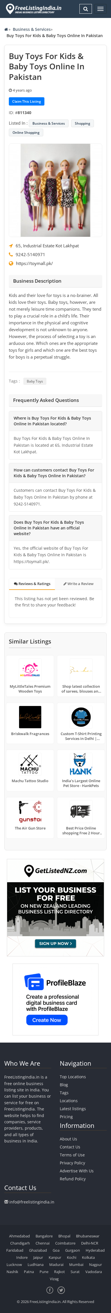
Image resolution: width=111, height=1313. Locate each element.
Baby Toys (35, 381)
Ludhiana (36, 1264)
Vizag (54, 1278)
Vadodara (93, 1271)
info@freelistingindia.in (31, 1202)
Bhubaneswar (87, 1236)
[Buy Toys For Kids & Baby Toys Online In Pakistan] (55, 190)
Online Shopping (26, 132)
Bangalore (44, 1236)
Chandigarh (20, 1243)
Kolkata (88, 1257)
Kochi (71, 1257)
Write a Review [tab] (80, 583)
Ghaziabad (38, 1250)
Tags (64, 1092)
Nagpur (95, 1264)
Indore (22, 1257)
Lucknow (14, 1264)
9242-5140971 (30, 254)
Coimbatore (65, 1243)
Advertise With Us (77, 1171)
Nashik (12, 1271)
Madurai (56, 1264)
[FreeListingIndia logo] (34, 9)
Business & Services (32, 29)
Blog (64, 1084)
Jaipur (38, 1257)
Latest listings (73, 1108)
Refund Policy (73, 1179)
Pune (44, 1271)
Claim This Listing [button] (26, 101)
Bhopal (64, 1236)
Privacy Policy (72, 1163)
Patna (29, 1271)
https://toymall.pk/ (34, 263)
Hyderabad (95, 1250)
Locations (69, 1100)
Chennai (43, 1243)
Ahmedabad (19, 1236)
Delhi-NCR (89, 1243)
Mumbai (76, 1264)
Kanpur (55, 1257)
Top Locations (73, 1076)
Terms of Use (72, 1155)
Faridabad (14, 1250)
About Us (68, 1139)
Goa (56, 1250)
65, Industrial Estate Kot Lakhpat (47, 245)
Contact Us (70, 1147)
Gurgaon (72, 1250)
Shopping (82, 123)
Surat (75, 1271)
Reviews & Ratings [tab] (34, 583)
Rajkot (59, 1271)
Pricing (66, 1116)
